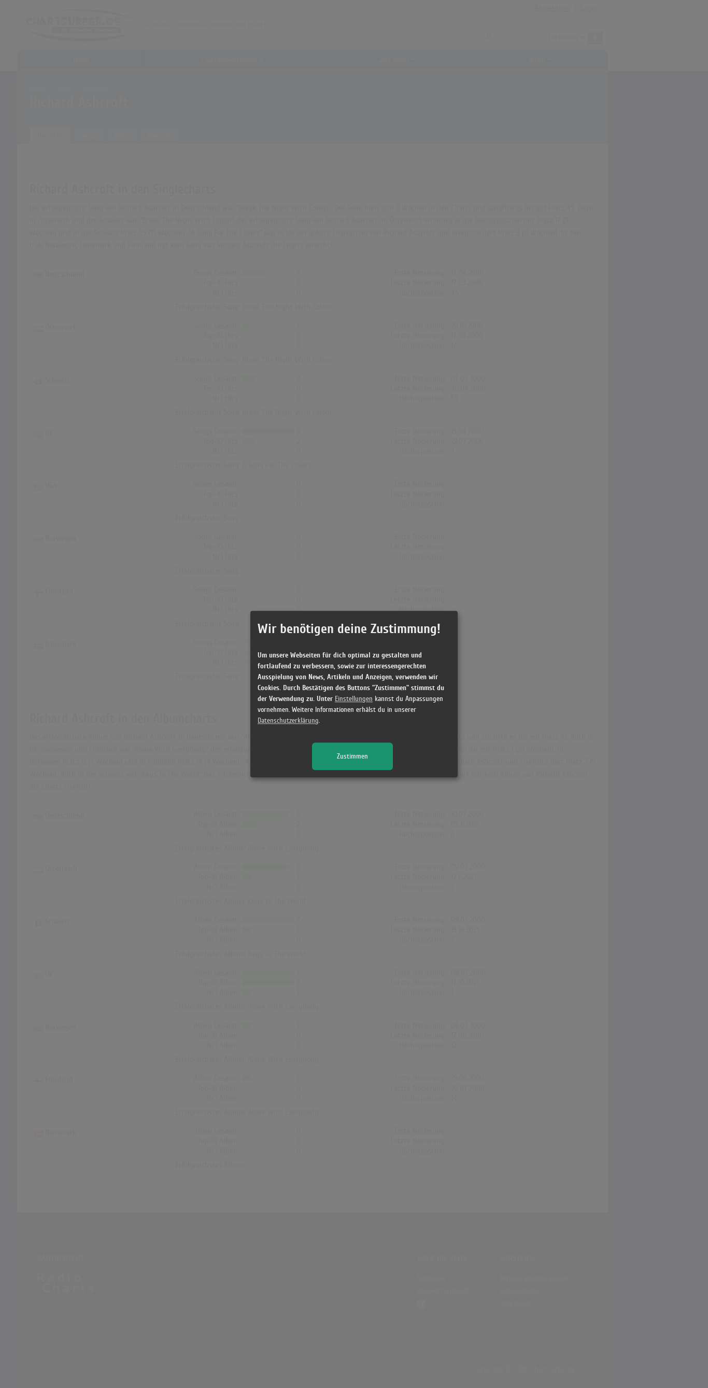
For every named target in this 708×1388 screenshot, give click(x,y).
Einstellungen (354, 699)
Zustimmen (352, 756)
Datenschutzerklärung (288, 720)
